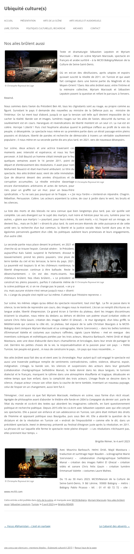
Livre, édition (11, 28)
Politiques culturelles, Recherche (45, 28)
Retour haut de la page (86, 547)
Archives (78, 28)
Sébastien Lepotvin (20, 504)
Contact (95, 28)
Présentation (28, 20)
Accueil (8, 20)
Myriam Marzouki (97, 500)
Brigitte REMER (65, 504)
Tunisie (35, 504)
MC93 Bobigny (79, 500)
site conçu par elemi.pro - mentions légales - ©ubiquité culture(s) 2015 (38, 547)
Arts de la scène (52, 20)
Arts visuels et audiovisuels (85, 20)
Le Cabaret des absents (114, 526)
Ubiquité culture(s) (25, 8)
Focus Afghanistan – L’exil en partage (27, 526)
